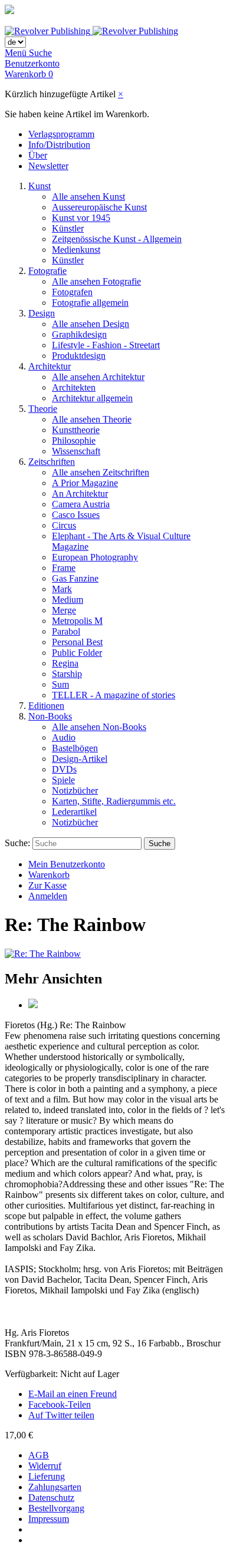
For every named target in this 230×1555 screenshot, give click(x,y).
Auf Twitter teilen (61, 1415)
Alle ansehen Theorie (92, 419)
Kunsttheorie (76, 430)
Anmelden (47, 896)
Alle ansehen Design (90, 324)
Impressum (48, 1519)
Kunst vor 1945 (81, 218)
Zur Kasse (47, 885)
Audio (63, 737)
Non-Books (50, 716)
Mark (62, 589)
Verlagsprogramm (61, 134)
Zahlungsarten (54, 1487)
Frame (63, 568)
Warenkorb (49, 875)
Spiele (63, 780)
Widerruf (44, 1466)
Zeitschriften (51, 462)
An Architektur (80, 493)
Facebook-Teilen (59, 1404)
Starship (67, 674)
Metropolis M (77, 621)
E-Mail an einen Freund (72, 1394)
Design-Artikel (79, 759)
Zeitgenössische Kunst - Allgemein (117, 239)
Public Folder (77, 653)
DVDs (64, 769)
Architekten (74, 387)
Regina (65, 663)
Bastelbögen (75, 748)
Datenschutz (51, 1498)
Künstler (68, 228)
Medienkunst (76, 250)
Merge (64, 610)
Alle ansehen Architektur (98, 377)
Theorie (42, 409)
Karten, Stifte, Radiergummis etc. (114, 801)
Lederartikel (74, 812)
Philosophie (74, 440)
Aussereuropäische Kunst (99, 207)
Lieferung (46, 1476)
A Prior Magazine (85, 483)
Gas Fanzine (75, 578)
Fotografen (72, 292)
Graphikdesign (79, 334)
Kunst (39, 186)
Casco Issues (76, 515)
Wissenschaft (76, 451)
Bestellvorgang (56, 1508)
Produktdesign (79, 356)
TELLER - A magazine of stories (113, 695)
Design (41, 313)
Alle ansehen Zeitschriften (100, 472)
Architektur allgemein (92, 398)
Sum (60, 684)
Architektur (49, 366)
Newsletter (48, 166)
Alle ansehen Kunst (88, 197)
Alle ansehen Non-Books (99, 727)
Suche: (17, 843)
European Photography (95, 557)
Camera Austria (81, 504)
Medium (67, 600)
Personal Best (77, 642)
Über (37, 155)
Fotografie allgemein (90, 303)
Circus (64, 525)
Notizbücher (75, 790)
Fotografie (47, 271)
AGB (38, 1455)
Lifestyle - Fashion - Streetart (106, 345)
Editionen (46, 706)
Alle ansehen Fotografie (96, 281)
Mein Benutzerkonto (66, 864)
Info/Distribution (59, 145)
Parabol (66, 631)
